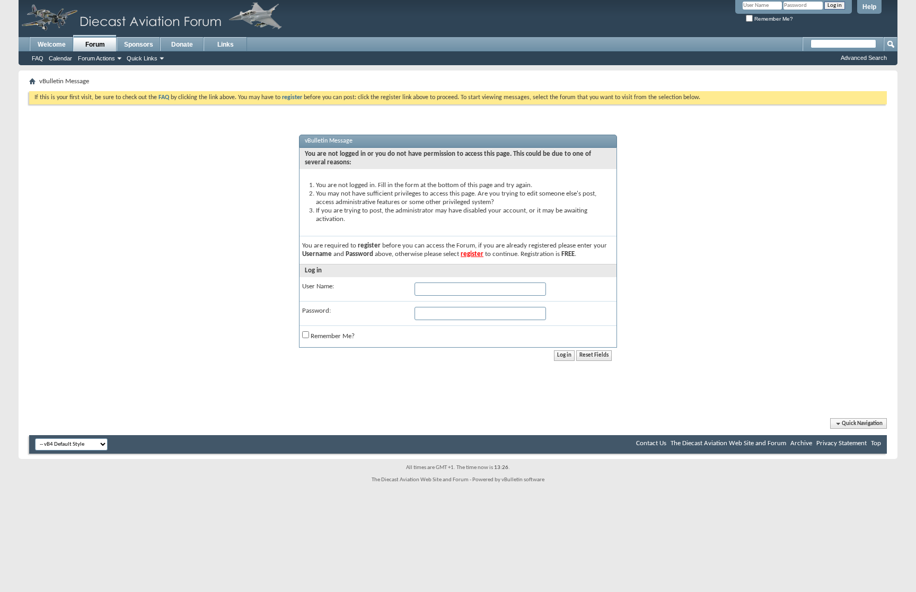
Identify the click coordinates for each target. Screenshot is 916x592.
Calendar (60, 58)
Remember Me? (773, 19)
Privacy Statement (841, 443)
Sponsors (138, 44)
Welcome (52, 44)
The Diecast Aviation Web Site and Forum (728, 443)
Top (876, 443)
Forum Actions (96, 58)
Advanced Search (864, 58)
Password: (316, 310)
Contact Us (651, 443)
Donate (182, 44)
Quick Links (142, 58)
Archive (801, 443)
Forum (95, 44)
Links (225, 44)
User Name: (318, 286)
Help (869, 7)
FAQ (37, 58)
